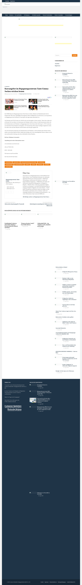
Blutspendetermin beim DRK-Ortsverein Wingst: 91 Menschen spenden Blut (69, 81)
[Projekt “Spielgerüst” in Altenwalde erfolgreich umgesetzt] (58, 364)
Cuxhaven (11, 15)
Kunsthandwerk (19, 164)
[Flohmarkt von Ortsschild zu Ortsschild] (58, 181)
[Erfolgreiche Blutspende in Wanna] (58, 271)
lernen (27, 164)
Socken (33, 164)
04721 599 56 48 (10, 187)
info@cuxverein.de (12, 401)
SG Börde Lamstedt (36, 15)
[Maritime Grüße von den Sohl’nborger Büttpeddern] (58, 278)
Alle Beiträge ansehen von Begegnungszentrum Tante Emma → (36, 196)
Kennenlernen (9, 164)
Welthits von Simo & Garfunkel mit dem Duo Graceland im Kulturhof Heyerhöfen (69, 286)
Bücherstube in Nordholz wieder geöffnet (64, 317)
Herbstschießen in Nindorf (61, 267)
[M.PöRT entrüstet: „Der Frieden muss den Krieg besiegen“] (58, 291)
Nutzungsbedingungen (62, 582)
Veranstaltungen (68, 15)
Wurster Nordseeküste (47, 15)
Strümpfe (47, 164)
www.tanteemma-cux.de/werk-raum (12, 143)
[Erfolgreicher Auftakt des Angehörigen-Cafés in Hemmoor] (58, 298)
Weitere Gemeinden (59, 15)
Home (6, 15)
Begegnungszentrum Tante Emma (25, 93)
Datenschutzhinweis (53, 582)
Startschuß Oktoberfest (61, 328)
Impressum (46, 582)
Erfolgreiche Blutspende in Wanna (69, 271)
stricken (40, 164)
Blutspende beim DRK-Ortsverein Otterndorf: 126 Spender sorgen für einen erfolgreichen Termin (69, 97)
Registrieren (12, 1)
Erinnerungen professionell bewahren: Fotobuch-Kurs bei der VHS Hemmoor (69, 358)
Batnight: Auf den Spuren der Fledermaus (65, 371)
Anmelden (7, 1)
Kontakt (42, 582)
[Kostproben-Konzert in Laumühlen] (58, 73)
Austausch (8, 162)
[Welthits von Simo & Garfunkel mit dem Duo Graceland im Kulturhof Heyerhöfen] (58, 284)
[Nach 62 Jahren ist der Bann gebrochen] (58, 304)
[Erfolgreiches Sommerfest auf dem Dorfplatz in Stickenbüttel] (58, 338)
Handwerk (41, 162)
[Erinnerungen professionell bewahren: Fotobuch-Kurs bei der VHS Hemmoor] (58, 357)
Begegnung (16, 162)
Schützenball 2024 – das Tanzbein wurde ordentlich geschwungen (43, 225)
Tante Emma (8, 166)
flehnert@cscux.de (10, 188)
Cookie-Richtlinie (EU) (71, 582)
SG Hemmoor (27, 15)
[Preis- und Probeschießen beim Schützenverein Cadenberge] (58, 345)
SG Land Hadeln (18, 15)
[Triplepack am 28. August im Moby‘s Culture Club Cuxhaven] (58, 321)
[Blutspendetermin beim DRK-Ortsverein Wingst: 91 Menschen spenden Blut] (58, 79)
